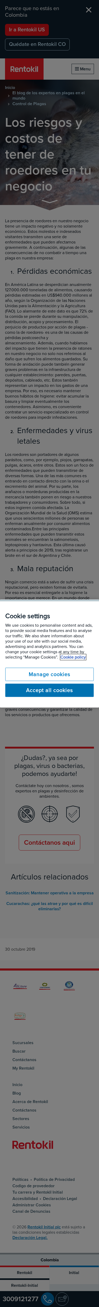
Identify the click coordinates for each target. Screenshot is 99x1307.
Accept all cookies (49, 690)
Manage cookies (49, 674)
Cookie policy (73, 657)
